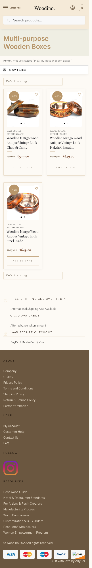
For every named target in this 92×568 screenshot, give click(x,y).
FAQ (6, 443)
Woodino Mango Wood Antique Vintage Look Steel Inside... (23, 236)
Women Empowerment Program (25, 533)
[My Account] (72, 8)
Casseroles (14, 130)
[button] (81, 8)
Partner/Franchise (15, 406)
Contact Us (11, 437)
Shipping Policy (13, 394)
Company (10, 371)
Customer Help (14, 432)
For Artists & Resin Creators (22, 503)
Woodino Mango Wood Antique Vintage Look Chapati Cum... (23, 143)
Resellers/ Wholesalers (19, 527)
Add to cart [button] (23, 167)
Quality (8, 377)
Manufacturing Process (19, 509)
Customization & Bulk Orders (23, 521)
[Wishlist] (36, 94)
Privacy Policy (12, 383)
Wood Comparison (16, 515)
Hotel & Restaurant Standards (24, 498)
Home (7, 60)
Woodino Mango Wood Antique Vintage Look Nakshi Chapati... (66, 143)
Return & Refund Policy (19, 400)
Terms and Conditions (18, 388)
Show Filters (18, 69)
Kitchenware (15, 134)
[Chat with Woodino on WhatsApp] (78, 558)
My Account (11, 426)
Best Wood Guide (15, 492)
